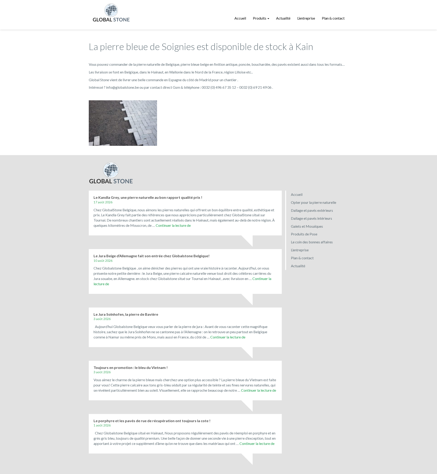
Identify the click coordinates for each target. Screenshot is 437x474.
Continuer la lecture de (173, 225)
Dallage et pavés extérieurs (312, 210)
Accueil (240, 18)
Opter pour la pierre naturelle (313, 202)
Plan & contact (333, 18)
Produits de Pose (304, 234)
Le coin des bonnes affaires (312, 242)
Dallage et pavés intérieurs (311, 218)
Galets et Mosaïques (307, 226)
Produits (260, 18)
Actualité (283, 18)
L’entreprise (306, 18)
